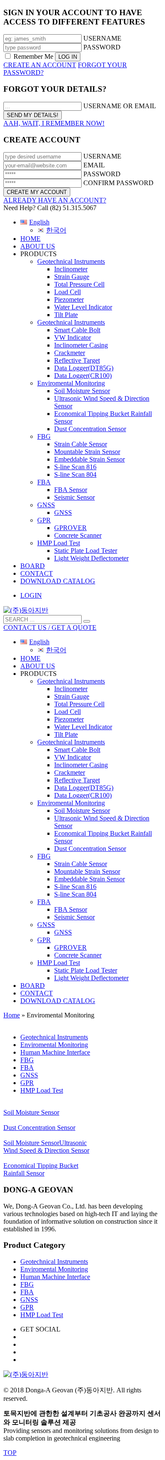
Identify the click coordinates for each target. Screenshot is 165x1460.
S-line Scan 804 (75, 474)
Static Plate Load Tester (85, 550)
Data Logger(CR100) (83, 375)
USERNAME (102, 38)
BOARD (32, 565)
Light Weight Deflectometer (91, 558)
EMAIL (94, 165)
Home (11, 1015)
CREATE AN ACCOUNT (39, 64)
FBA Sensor (70, 489)
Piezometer (69, 299)
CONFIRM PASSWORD (118, 182)
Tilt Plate (66, 314)
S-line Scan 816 (75, 466)
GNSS (46, 505)
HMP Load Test (58, 543)
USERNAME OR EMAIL (119, 105)
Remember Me (33, 56)
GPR (44, 520)
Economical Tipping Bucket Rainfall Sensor (40, 1169)
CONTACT (36, 573)
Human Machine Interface (55, 1276)
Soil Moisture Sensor (82, 390)
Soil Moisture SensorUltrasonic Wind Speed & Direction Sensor (46, 1146)
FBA (44, 482)
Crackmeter (69, 352)
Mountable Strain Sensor (87, 451)
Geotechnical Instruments (71, 261)
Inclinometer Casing (81, 345)
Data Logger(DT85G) (83, 368)
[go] (86, 621)
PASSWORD (102, 47)
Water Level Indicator (83, 307)
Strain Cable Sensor (80, 444)
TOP (9, 1452)
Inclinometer (71, 269)
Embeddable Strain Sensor (89, 459)
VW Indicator (72, 337)
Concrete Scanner (78, 535)
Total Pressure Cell (79, 284)
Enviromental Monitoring (71, 383)
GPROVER (70, 527)
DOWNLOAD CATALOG (57, 581)
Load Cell (67, 291)
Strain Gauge (71, 276)
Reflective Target (77, 360)
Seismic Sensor (74, 497)
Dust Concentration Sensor (90, 428)
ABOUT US (37, 246)
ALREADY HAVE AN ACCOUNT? (54, 200)
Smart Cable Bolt (77, 330)
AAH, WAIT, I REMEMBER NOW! (53, 123)
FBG (44, 436)
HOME (30, 238)
